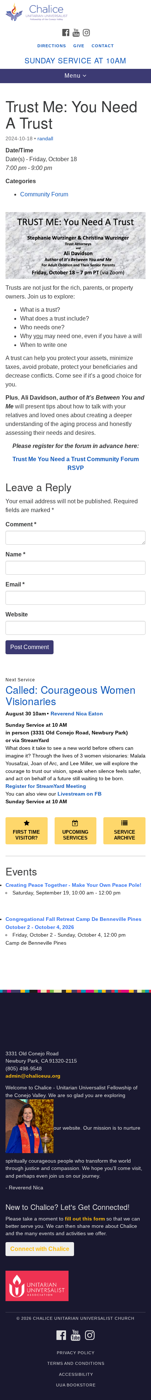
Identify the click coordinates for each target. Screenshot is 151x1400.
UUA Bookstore (76, 1385)
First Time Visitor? (26, 835)
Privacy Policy (76, 1353)
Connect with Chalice (39, 1249)
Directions (51, 46)
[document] (75, 532)
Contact (103, 46)
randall (45, 138)
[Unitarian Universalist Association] (38, 1285)
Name (15, 554)
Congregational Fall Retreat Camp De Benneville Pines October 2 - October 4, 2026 (73, 923)
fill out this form (85, 1219)
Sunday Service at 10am (75, 60)
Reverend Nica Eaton (77, 713)
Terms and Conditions (75, 1363)
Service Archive (124, 835)
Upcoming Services (75, 835)
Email (15, 584)
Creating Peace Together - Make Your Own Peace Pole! (73, 885)
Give (78, 46)
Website (16, 614)
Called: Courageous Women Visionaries (70, 695)
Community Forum (44, 194)
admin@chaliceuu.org (32, 1076)
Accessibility (76, 1374)
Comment (20, 524)
